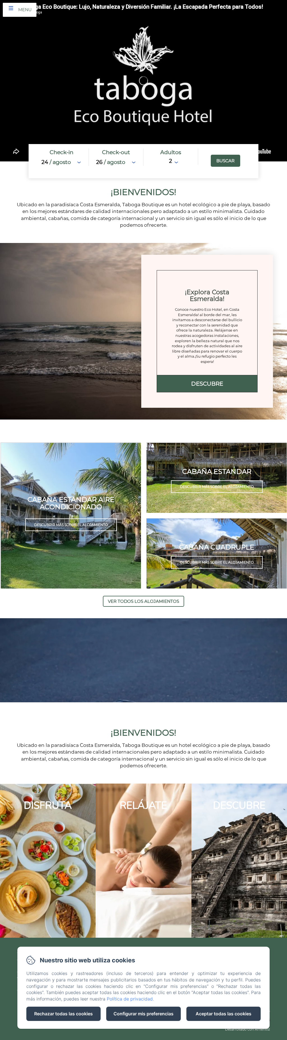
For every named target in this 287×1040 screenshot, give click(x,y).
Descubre (207, 383)
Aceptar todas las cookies (223, 1013)
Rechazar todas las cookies (63, 1013)
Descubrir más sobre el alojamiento (71, 525)
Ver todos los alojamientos (143, 601)
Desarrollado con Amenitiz (247, 1029)
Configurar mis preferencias (143, 1013)
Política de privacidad (130, 999)
